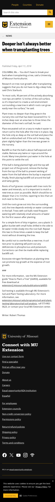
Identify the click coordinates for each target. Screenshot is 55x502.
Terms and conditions (13, 442)
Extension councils (11, 408)
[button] (28, 495)
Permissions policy (11, 419)
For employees (9, 403)
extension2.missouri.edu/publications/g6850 (24, 285)
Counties (27, 4)
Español (6, 395)
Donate (40, 4)
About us (6, 379)
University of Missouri (23, 336)
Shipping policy (9, 432)
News (9, 35)
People (15, 4)
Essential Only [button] (10, 496)
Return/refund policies (13, 426)
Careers (6, 385)
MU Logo (4, 336)
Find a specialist (10, 361)
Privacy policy (9, 437)
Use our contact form (13, 356)
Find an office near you (13, 367)
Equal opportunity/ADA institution (19, 390)
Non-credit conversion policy (16, 414)
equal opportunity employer (20, 469)
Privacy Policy (41, 486)
